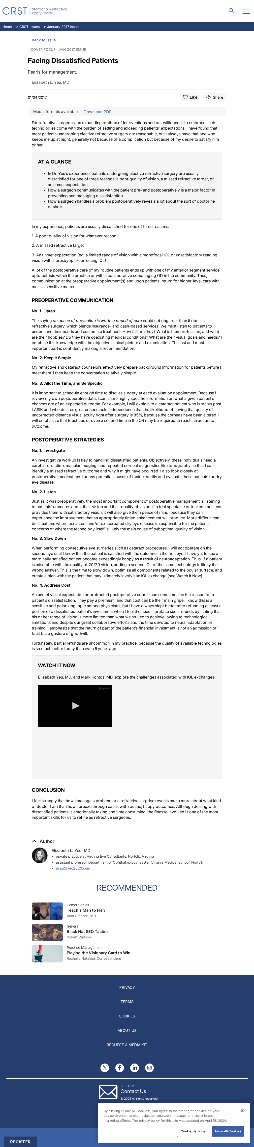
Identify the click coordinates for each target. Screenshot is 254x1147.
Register (20, 1141)
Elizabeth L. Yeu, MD (71, 850)
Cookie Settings (193, 1131)
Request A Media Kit (127, 1044)
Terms (127, 1001)
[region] (174, 1123)
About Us (127, 1030)
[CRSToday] (34, 11)
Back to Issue (44, 40)
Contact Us (133, 1091)
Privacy (127, 987)
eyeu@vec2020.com (73, 868)
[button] (43, 841)
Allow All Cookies (228, 1131)
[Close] (242, 1110)
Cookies (127, 1016)
